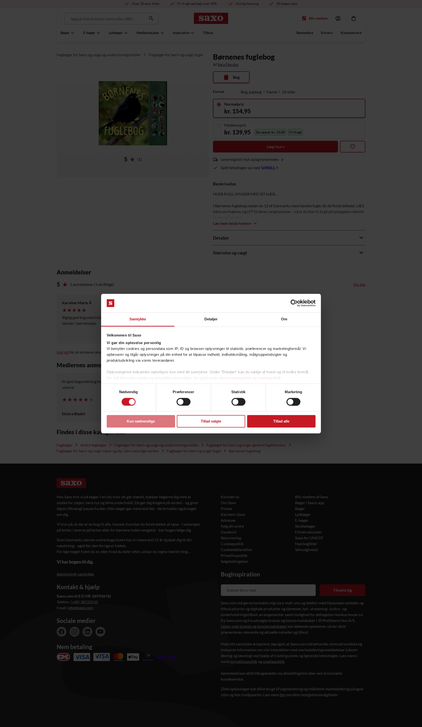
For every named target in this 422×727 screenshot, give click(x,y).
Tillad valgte (211, 421)
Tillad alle (281, 421)
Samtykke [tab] (137, 319)
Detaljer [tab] (211, 319)
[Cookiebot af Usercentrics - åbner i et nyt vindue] (294, 303)
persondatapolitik (236, 378)
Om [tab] (284, 319)
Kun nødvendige (141, 421)
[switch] (183, 402)
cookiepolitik (269, 378)
